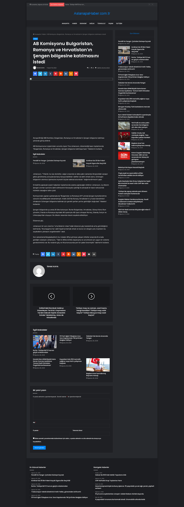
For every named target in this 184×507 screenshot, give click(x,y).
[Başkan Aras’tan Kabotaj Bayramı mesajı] (98, 364)
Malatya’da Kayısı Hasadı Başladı (131, 167)
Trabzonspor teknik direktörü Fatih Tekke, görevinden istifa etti (134, 68)
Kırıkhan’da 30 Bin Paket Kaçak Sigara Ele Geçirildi (141, 49)
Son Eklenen (134, 33)
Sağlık (91, 23)
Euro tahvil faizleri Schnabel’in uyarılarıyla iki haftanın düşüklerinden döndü (134, 116)
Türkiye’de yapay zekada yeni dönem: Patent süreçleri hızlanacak (132, 192)
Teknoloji (101, 23)
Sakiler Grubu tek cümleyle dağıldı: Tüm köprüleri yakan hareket (141, 135)
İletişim (119, 23)
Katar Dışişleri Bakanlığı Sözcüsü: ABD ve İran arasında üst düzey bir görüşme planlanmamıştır (141, 157)
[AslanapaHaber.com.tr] (92, 13)
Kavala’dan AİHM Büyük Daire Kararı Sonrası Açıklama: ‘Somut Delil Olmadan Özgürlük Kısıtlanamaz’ (44, 362)
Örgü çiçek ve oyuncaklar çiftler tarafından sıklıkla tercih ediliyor (131, 174)
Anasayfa (65, 23)
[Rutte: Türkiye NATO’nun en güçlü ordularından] (44, 341)
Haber (74, 23)
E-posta (36, 430)
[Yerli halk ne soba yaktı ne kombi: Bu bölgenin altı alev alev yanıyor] (124, 126)
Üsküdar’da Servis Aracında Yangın (97, 337)
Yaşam (110, 23)
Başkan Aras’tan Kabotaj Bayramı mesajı (96, 374)
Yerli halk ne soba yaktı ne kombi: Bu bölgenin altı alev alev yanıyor (140, 125)
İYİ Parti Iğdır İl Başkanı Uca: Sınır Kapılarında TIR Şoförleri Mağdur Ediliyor (71, 338)
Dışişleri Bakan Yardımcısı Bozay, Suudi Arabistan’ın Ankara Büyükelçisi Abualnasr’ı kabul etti (133, 201)
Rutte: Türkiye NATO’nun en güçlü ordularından (81, 4)
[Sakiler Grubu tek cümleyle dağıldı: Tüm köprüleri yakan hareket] (124, 136)
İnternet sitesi (77, 430)
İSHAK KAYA (41, 68)
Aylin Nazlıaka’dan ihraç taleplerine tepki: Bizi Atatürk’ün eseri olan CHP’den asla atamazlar (134, 183)
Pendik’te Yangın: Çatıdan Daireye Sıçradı (49, 161)
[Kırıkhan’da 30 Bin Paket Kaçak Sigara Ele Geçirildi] (79, 163)
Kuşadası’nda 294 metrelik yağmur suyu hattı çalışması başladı (71, 361)
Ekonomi (83, 23)
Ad (34, 422)
